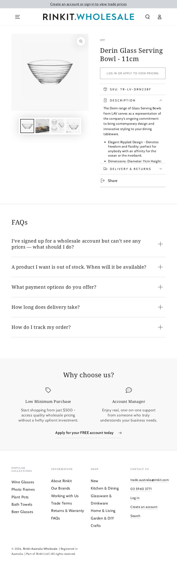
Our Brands (60, 488)
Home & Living (103, 510)
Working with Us (65, 496)
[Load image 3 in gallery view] (58, 126)
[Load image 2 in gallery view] (42, 126)
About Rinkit (61, 481)
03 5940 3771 (141, 489)
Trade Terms (61, 503)
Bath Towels (22, 504)
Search (135, 516)
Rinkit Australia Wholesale (40, 548)
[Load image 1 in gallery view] (27, 126)
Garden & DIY (102, 518)
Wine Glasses (23, 482)
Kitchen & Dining (105, 488)
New (94, 481)
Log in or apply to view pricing (133, 73)
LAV (102, 39)
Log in (135, 498)
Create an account (143, 507)
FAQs (55, 518)
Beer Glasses (22, 512)
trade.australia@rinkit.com (149, 480)
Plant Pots (20, 497)
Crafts (96, 525)
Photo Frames (23, 489)
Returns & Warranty (67, 510)
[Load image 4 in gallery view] (73, 126)
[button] (147, 17)
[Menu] (18, 17)
